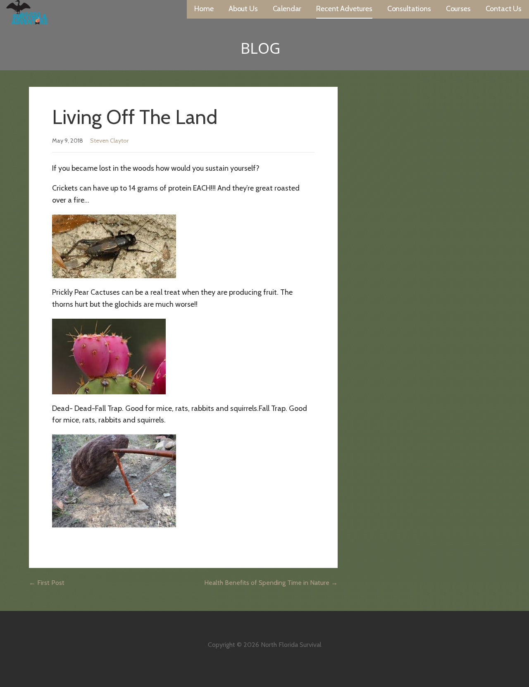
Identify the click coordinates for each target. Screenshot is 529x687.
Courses (458, 8)
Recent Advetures (344, 8)
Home (203, 8)
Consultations (409, 8)
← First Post (46, 583)
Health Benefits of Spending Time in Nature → (271, 583)
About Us (243, 8)
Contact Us (504, 8)
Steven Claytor (109, 140)
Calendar (287, 8)
